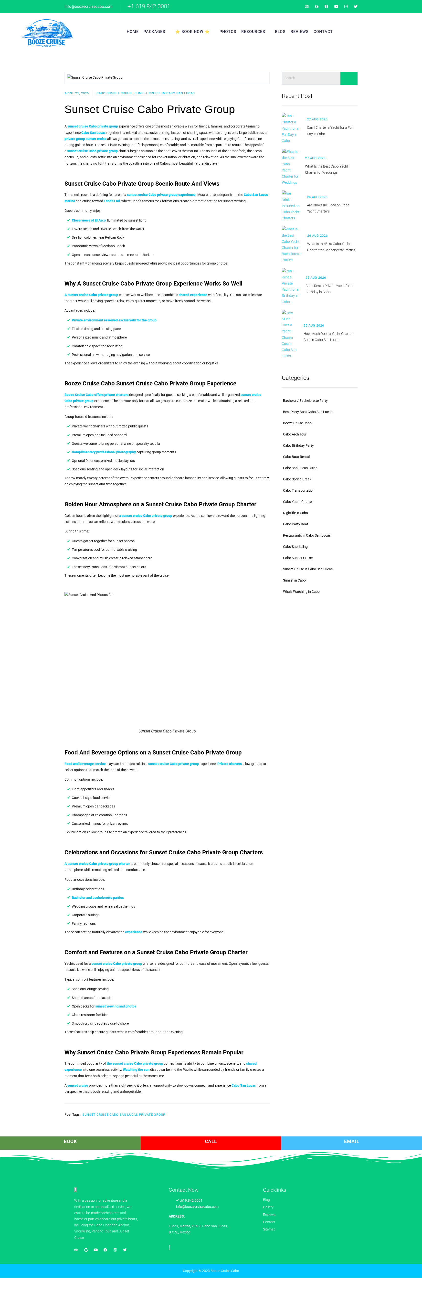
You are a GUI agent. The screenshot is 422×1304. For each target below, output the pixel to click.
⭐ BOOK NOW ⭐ (192, 31)
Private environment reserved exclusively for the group (114, 320)
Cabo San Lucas (244, 1085)
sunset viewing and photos (115, 1006)
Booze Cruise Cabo (297, 423)
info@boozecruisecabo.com (88, 6)
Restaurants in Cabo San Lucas (307, 535)
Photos (228, 31)
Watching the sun (136, 1069)
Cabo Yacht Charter (298, 502)
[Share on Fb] (247, 1112)
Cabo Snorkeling (295, 547)
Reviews (300, 31)
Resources (253, 31)
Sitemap (269, 1229)
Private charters (229, 764)
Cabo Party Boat (295, 524)
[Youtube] (336, 6)
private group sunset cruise (85, 139)
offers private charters (96, 395)
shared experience (193, 295)
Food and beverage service (85, 764)
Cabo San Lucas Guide (300, 468)
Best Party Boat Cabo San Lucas (307, 412)
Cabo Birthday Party (298, 445)
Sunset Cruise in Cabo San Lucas (308, 569)
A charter (97, 864)
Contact (323, 31)
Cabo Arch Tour (294, 434)
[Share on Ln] (268, 1112)
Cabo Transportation (299, 490)
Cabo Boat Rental (296, 457)
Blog (280, 31)
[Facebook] (326, 6)
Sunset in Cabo (294, 580)
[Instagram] (346, 6)
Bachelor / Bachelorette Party (305, 401)
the (135, 1063)
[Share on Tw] (258, 1112)
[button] (382, 32)
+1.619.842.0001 (148, 6)
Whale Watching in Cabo (301, 592)
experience (161, 195)
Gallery (268, 1207)
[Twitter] (356, 6)
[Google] (316, 6)
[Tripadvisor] (307, 6)
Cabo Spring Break (297, 479)
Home (133, 31)
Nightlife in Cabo (295, 513)
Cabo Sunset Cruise (298, 558)
